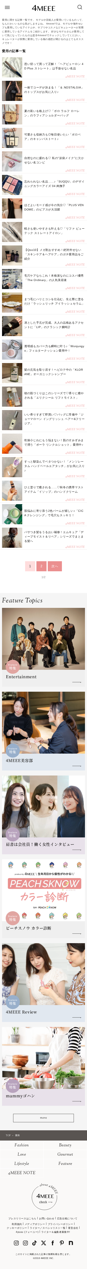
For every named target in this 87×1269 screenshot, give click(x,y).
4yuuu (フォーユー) (27, 1232)
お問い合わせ (46, 1218)
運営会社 (73, 1228)
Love (22, 1155)
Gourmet (65, 1155)
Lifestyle (21, 1164)
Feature (65, 1164)
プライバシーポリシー (60, 1224)
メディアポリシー (35, 1224)
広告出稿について (67, 1218)
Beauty (65, 1145)
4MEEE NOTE (22, 1173)
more (43, 1118)
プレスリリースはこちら (22, 1218)
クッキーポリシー (17, 1228)
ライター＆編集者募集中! (55, 1232)
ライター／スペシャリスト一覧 (47, 1228)
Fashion (22, 1145)
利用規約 (17, 1224)
